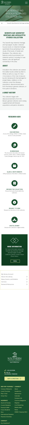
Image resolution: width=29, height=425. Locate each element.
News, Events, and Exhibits (9, 279)
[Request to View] (14, 202)
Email (15, 261)
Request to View (14, 208)
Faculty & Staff (5, 407)
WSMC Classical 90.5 (21, 412)
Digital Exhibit (14, 226)
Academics (18, 391)
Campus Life (18, 398)
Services (4, 282)
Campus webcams (6, 389)
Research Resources (7, 284)
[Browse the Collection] (14, 183)
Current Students (6, 405)
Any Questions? (5, 423)
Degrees (17, 402)
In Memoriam (14, 151)
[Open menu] (26, 2)
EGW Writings (14, 132)
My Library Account (7, 274)
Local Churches (5, 391)
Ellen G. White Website (14, 172)
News (16, 409)
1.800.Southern (11, 370)
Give (2, 412)
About (16, 389)
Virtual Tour (4, 396)
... (4, 23)
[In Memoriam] (14, 145)
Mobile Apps (18, 407)
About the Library (6, 277)
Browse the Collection (14, 189)
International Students (7, 414)
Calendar (17, 396)
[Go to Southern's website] (6, 3)
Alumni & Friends (6, 403)
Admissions (18, 393)
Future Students (5, 409)
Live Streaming (19, 405)
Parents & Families (6, 416)
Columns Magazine (20, 400)
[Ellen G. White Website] (14, 166)
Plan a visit (4, 393)
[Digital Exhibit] (14, 219)
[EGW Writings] (14, 126)
